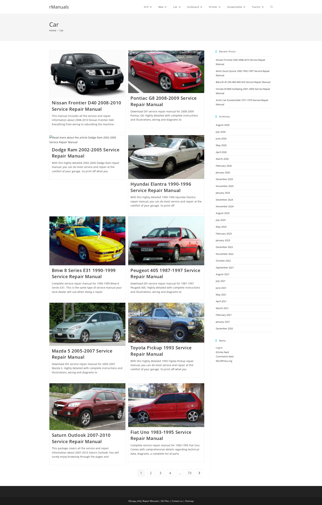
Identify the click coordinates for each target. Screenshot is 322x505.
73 (189, 473)
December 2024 (224, 199)
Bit (162, 501)
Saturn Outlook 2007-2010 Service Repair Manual (81, 438)
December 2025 (224, 179)
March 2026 (222, 159)
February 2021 (224, 315)
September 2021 (225, 267)
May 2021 (221, 294)
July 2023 (220, 220)
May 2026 (221, 145)
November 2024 (224, 206)
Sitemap (189, 501)
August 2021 (222, 274)
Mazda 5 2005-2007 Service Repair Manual (82, 354)
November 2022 (224, 254)
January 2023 (223, 240)
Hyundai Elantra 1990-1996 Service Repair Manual (160, 187)
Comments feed (224, 356)
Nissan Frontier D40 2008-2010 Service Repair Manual (86, 106)
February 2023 (224, 233)
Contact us (177, 501)
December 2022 (224, 247)
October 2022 (223, 260)
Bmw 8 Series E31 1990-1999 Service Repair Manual (84, 273)
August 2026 (222, 125)
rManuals (59, 7)
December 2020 (224, 328)
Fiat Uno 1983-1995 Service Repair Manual (161, 435)
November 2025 (224, 186)
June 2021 (221, 288)
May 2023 (221, 226)
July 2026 (220, 131)
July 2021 (220, 281)
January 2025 (223, 192)
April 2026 (221, 152)
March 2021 (222, 308)
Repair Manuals (151, 501)
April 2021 (221, 301)
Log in (219, 347)
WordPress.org (224, 361)
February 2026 (224, 165)
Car (61, 30)
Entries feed (222, 352)
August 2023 (222, 213)
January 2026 (223, 172)
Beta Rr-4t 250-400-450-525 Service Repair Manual (243, 82)
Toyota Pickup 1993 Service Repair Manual (161, 350)
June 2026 (221, 138)
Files (167, 501)
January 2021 (223, 321)
